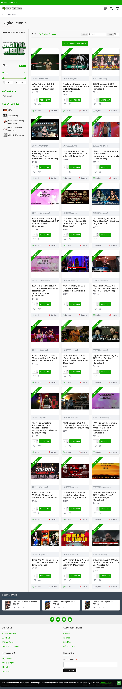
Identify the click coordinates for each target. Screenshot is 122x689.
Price (5, 73)
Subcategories (10, 104)
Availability (9, 91)
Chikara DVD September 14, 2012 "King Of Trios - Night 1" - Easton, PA (66, 602)
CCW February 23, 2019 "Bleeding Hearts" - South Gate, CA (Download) (45, 358)
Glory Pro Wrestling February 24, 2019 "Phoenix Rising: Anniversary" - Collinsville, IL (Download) (44, 428)
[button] (60, 612)
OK (119, 683)
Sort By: (84, 34)
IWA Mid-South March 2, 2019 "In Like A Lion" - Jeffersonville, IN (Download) (104, 496)
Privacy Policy (106, 683)
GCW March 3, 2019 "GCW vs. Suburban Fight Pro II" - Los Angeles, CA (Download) (106, 563)
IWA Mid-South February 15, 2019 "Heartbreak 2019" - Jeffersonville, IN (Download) (45, 222)
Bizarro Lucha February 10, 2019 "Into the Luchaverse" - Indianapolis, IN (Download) (106, 155)
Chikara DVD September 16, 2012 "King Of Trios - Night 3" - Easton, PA (106, 602)
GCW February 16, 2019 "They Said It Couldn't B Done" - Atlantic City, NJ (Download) (74, 222)
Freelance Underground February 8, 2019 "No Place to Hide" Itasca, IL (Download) (76, 88)
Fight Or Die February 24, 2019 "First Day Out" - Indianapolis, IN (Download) (105, 359)
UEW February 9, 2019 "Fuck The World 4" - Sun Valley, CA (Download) (75, 153)
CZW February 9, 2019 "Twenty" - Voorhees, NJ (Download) (105, 86)
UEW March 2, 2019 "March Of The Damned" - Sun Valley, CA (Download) (76, 562)
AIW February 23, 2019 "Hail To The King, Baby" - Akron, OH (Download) (105, 288)
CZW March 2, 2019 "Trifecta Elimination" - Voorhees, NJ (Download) (44, 495)
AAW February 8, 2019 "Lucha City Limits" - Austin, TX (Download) (43, 86)
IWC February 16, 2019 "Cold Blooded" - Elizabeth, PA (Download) (106, 221)
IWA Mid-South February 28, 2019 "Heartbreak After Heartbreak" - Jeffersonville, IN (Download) (105, 428)
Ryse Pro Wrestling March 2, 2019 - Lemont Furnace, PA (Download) (45, 562)
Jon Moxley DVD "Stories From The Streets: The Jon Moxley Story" (26, 602)
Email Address (70, 659)
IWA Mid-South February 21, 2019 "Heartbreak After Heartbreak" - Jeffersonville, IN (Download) (45, 291)
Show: (111, 34)
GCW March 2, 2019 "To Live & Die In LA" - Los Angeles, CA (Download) (74, 495)
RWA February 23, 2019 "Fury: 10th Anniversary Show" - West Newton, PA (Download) (75, 359)
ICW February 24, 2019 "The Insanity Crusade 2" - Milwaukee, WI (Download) (76, 425)
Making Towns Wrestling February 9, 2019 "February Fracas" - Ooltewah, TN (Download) (45, 155)
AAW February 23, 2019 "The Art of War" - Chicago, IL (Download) (74, 288)
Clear (23, 66)
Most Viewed (9, 595)
